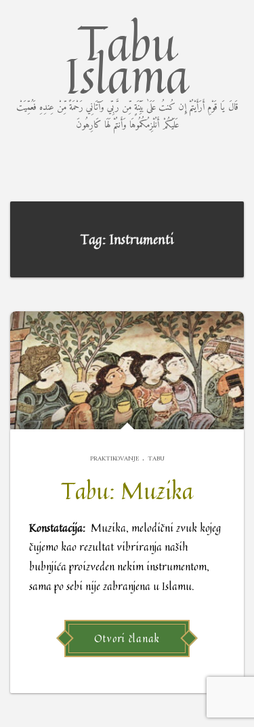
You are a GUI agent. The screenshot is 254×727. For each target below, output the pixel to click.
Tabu (156, 459)
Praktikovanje (114, 459)
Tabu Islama (127, 70)
